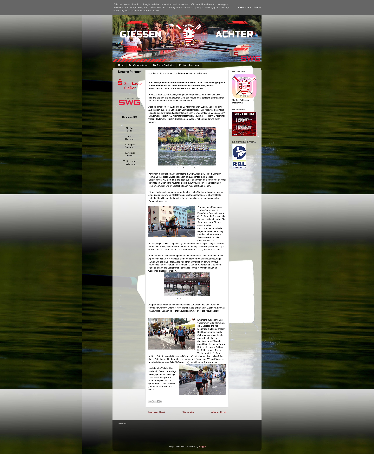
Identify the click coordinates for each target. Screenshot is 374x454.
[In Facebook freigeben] (158, 401)
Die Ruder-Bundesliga (163, 65)
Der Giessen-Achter (138, 65)
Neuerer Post (156, 412)
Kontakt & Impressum (189, 65)
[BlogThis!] (152, 401)
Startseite (188, 412)
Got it (257, 7)
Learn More (244, 7)
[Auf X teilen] (155, 401)
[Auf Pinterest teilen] (160, 401)
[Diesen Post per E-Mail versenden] (149, 401)
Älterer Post (218, 412)
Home (121, 65)
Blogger (202, 447)
